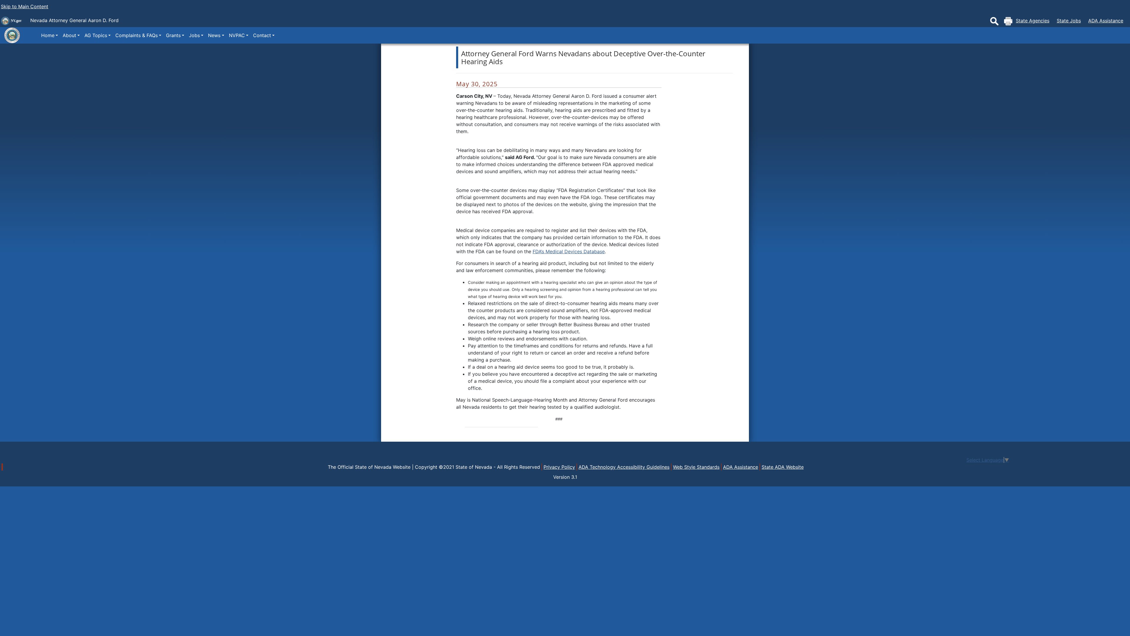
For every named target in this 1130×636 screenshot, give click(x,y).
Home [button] (47, 35)
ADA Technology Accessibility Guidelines (624, 467)
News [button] (214, 35)
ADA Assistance (1105, 21)
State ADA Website (783, 467)
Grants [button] (173, 35)
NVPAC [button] (237, 35)
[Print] (1008, 21)
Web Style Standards (696, 467)
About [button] (69, 35)
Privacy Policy (559, 467)
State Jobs (1069, 21)
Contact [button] (262, 35)
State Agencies (1032, 21)
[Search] (994, 21)
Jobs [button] (194, 35)
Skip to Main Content (24, 6)
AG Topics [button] (95, 35)
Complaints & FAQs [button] (136, 35)
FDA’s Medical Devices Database (569, 251)
